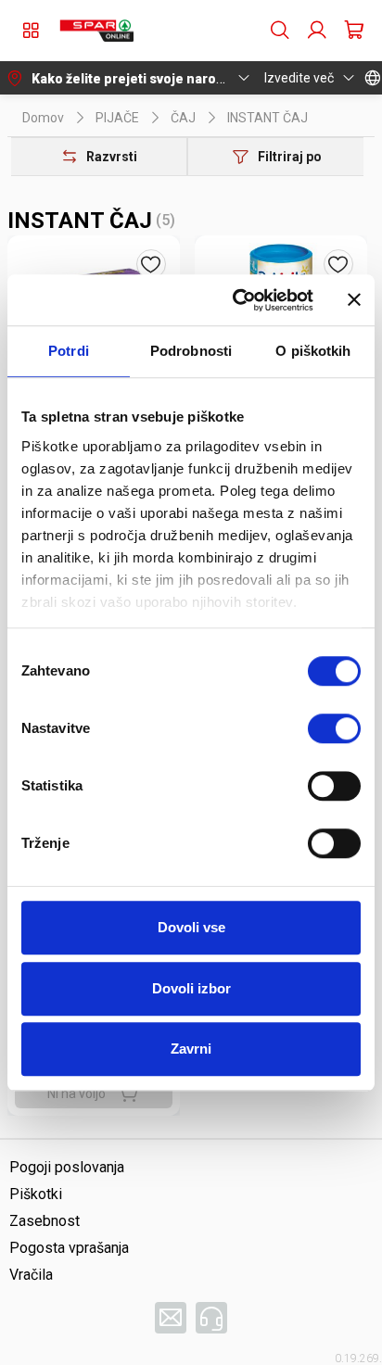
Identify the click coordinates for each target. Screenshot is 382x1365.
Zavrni (191, 1048)
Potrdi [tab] (68, 351)
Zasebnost (44, 1221)
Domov (43, 117)
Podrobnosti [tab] (191, 351)
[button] (96, 30)
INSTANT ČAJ (267, 117)
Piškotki (35, 1194)
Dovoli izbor (191, 988)
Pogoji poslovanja (66, 1167)
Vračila (31, 1274)
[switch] (334, 728)
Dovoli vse (191, 927)
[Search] (280, 30)
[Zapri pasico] (354, 300)
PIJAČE (117, 117)
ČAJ (183, 117)
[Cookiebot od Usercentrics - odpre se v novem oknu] (236, 300)
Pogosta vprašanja (69, 1248)
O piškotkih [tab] (312, 351)
